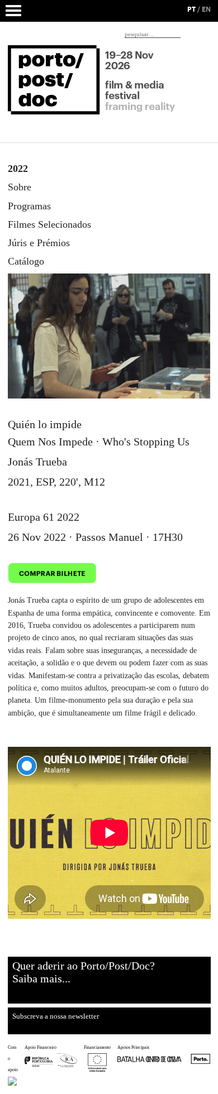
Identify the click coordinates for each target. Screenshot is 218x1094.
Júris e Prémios (39, 242)
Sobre (19, 187)
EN (206, 9)
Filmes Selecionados (49, 224)
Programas (29, 206)
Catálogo (26, 261)
